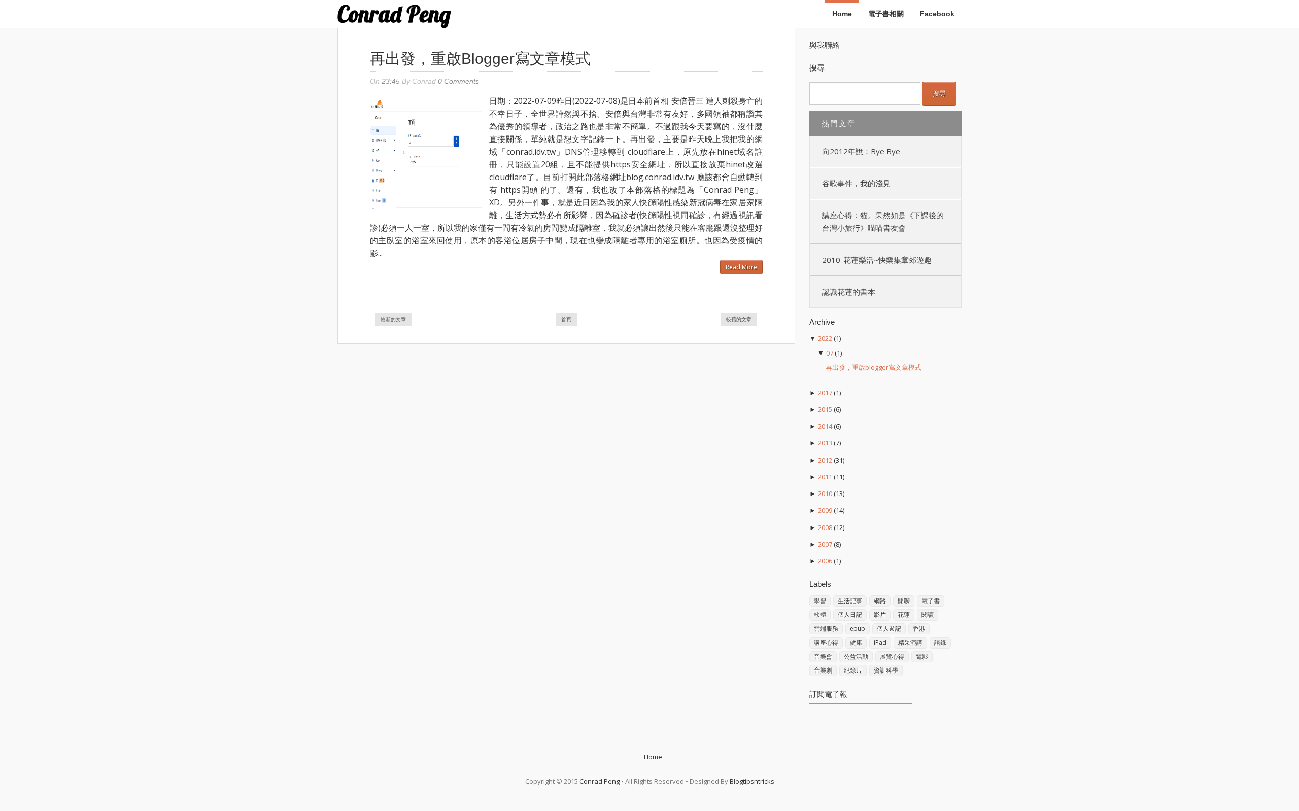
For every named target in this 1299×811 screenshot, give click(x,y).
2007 (825, 544)
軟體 (820, 614)
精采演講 (910, 642)
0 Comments (458, 81)
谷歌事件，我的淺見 (856, 183)
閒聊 (904, 600)
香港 (919, 628)
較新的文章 (393, 319)
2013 (825, 442)
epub (857, 628)
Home (842, 14)
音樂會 (823, 656)
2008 (825, 527)
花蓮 (904, 614)
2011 (825, 476)
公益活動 (856, 656)
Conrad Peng (394, 14)
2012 (825, 460)
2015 (825, 409)
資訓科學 (886, 670)
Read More (741, 267)
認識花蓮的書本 (848, 292)
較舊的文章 (738, 319)
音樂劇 (823, 670)
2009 (825, 510)
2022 (825, 338)
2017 (825, 392)
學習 (820, 600)
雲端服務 (826, 628)
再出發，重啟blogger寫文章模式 (480, 58)
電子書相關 (886, 14)
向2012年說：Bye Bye (861, 151)
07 (829, 353)
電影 (922, 656)
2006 (825, 561)
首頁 (566, 319)
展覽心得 (892, 656)
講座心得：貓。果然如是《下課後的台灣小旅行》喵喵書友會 (883, 221)
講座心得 (826, 642)
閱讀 (927, 614)
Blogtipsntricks (752, 781)
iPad (880, 642)
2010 (825, 493)
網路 (880, 600)
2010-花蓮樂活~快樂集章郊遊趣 (877, 260)
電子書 (930, 600)
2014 (825, 426)
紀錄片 (853, 670)
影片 (880, 614)
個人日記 (850, 614)
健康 (856, 642)
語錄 (940, 642)
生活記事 (850, 600)
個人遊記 (889, 628)
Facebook (937, 14)
